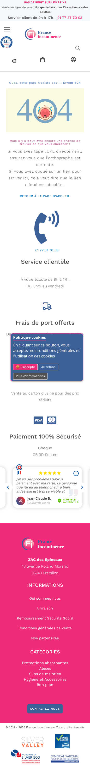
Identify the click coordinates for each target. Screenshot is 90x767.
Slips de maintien (45, 674)
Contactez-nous (45, 708)
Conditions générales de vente (45, 628)
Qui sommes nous (45, 598)
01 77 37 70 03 (69, 18)
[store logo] (45, 34)
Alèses (45, 668)
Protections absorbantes (45, 663)
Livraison (45, 608)
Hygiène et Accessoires (45, 679)
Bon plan (45, 684)
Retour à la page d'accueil (45, 196)
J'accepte (27, 367)
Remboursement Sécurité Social (45, 618)
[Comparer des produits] (14, 62)
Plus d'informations (30, 376)
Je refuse (48, 367)
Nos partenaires (45, 638)
